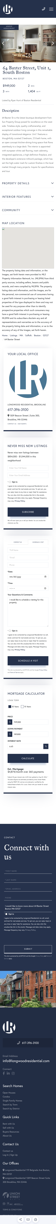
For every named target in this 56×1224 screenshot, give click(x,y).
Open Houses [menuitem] (9, 1092)
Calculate (28, 758)
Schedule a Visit (38, 542)
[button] (4, 43)
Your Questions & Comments (20, 594)
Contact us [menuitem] (8, 1150)
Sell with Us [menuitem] (8, 1127)
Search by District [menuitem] (11, 1108)
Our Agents (22, 424)
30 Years (15, 706)
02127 (46, 335)
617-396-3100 (18, 409)
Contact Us (12, 424)
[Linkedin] (8, 1073)
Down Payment (15, 729)
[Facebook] (4, 1073)
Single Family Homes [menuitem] (12, 1100)
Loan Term (13, 700)
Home (4, 335)
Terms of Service (15, 672)
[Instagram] (13, 1073)
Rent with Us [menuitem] (9, 1123)
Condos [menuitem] (6, 1096)
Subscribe (28, 511)
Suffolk (28, 335)
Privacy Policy (20, 501)
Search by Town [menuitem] (10, 1104)
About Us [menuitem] (7, 1135)
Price (10, 716)
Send (28, 949)
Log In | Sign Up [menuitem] (10, 1154)
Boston (37, 335)
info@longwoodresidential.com (26, 1061)
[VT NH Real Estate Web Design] (28, 1196)
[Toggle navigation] (51, 9)
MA (21, 335)
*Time (10, 583)
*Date (10, 571)
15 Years (27, 706)
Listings (13, 335)
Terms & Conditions (12, 1209)
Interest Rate (14, 741)
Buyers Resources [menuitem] (11, 1131)
